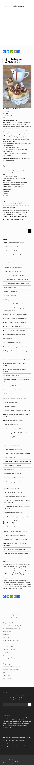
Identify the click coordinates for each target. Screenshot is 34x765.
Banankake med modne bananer (12, 251)
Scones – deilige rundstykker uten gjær (13, 478)
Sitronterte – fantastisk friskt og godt (13, 492)
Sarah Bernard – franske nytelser (12, 473)
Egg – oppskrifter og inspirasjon (11, 628)
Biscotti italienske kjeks (9, 263)
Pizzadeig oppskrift (8, 743)
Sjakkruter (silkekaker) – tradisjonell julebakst (15, 496)
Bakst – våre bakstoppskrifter (11, 615)
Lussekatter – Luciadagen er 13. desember (14, 398)
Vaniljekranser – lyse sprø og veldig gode (14, 549)
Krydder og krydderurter (9, 649)
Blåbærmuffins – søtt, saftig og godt (12, 271)
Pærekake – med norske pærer (11, 445)
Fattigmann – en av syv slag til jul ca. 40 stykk (15, 314)
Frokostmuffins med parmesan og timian (14, 334)
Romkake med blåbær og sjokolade (12, 449)
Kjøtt (4, 643)
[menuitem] (8, 762)
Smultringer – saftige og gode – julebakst (14, 535)
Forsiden (5, 612)
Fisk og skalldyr (7, 631)
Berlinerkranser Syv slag (9, 259)
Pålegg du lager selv (8, 664)
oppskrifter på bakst (19, 219)
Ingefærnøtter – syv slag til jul (11, 375)
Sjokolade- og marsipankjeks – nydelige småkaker (16, 517)
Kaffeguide (6, 637)
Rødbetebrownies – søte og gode (12, 465)
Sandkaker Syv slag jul (9, 469)
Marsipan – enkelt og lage (10, 402)
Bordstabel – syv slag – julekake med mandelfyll (16, 283)
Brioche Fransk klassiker (9, 287)
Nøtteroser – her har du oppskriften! (13, 420)
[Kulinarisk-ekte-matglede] (14, 6)
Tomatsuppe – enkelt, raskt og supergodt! (14, 746)
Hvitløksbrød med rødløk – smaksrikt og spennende (13, 364)
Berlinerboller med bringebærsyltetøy (13, 255)
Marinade (5, 652)
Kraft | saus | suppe (8, 646)
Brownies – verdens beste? (10, 291)
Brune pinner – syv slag (9, 295)
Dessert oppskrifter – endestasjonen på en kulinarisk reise (14, 619)
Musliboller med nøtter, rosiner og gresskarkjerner (17, 410)
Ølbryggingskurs (7, 678)
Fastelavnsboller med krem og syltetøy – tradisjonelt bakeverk (14, 309)
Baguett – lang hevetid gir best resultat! (13, 242)
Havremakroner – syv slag (10, 355)
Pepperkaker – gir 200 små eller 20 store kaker (15, 433)
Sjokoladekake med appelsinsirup (12, 512)
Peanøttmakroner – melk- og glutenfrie (13, 429)
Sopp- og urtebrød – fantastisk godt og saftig (15, 539)
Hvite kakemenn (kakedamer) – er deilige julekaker (17, 359)
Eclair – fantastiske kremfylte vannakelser (14, 304)
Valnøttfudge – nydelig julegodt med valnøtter (15, 553)
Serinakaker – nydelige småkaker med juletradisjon (13, 483)
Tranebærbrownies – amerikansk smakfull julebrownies (14, 544)
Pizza (4, 661)
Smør (4, 672)
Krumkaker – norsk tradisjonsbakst (12, 390)
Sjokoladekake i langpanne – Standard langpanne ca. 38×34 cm (16, 507)
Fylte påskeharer (7, 338)
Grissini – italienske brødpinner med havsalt (15, 347)
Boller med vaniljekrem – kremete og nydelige (15, 279)
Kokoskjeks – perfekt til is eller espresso (14, 386)
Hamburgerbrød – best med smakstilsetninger (15, 351)
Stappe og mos (7, 675)
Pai (3, 655)
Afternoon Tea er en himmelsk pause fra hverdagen (17, 737)
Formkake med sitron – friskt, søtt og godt (14, 330)
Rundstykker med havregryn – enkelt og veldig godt (17, 461)
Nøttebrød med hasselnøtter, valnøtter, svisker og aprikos (16, 415)
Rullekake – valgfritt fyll (9, 457)
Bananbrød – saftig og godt (10, 247)
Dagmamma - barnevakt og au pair (11, 761)
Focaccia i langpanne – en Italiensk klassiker (15, 322)
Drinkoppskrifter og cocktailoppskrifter (13, 626)
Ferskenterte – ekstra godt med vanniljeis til (15, 318)
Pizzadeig (5, 441)
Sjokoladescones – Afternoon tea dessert (14, 527)
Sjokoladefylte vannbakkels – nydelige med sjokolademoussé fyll (15, 522)
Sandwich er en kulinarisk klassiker (12, 667)
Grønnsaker (6, 634)
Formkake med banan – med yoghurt (13, 326)
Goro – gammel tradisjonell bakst (12, 342)
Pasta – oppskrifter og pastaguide (12, 658)
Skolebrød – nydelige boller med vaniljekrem (15, 531)
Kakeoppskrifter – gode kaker (11, 640)
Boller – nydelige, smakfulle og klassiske (14, 275)
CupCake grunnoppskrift (9, 300)
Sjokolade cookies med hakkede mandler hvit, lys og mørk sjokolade (16, 501)
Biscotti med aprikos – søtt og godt (12, 267)
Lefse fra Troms (7, 394)
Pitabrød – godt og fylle (9, 437)
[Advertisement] (17, 28)
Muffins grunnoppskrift (9, 406)
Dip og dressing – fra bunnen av (11, 623)
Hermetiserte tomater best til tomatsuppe (14, 740)
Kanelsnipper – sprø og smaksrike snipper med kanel (16, 380)
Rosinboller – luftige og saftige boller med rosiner (16, 453)
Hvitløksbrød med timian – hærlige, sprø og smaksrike (14, 370)
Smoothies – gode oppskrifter (11, 670)
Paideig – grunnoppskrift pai (10, 424)
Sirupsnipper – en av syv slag (11, 488)
